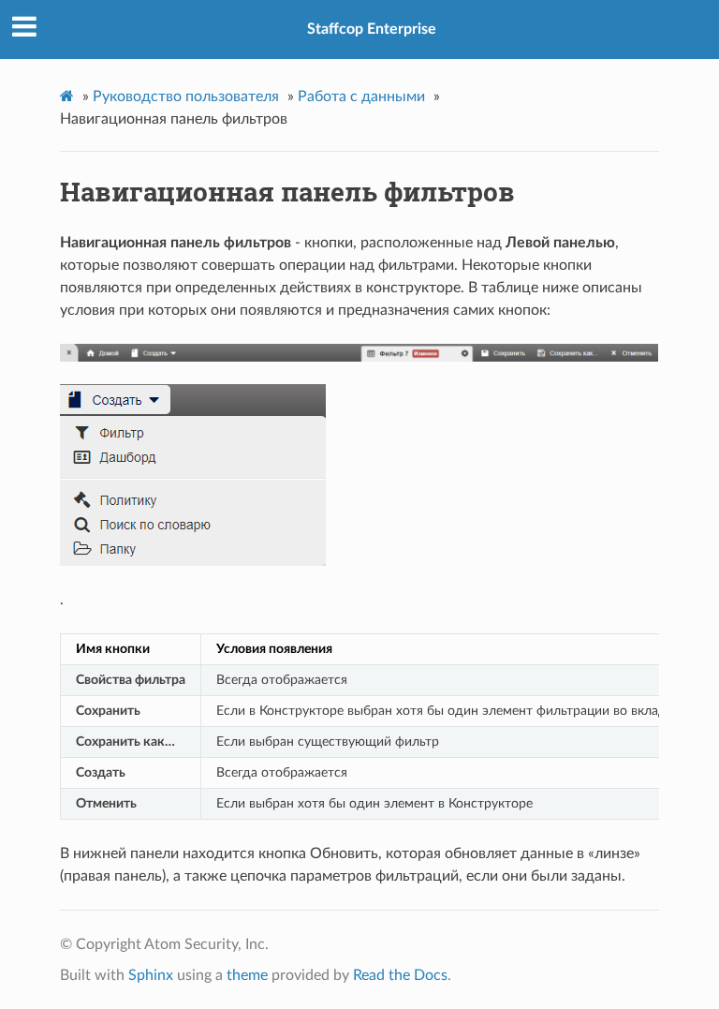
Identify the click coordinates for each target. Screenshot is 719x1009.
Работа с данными (361, 96)
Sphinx (150, 975)
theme (247, 975)
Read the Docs (400, 975)
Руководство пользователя (186, 96)
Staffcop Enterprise (371, 29)
